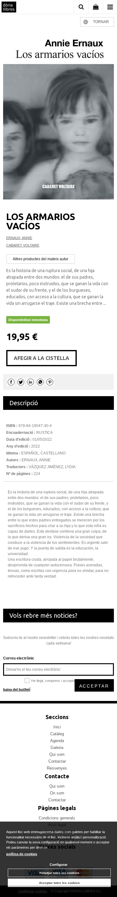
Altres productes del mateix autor (40, 259)
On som (57, 793)
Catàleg (57, 734)
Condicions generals (57, 818)
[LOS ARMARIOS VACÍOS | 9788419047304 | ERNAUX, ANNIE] (58, 116)
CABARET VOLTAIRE (22, 245)
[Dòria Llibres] (9, 8)
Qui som (57, 754)
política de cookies (21, 854)
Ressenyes (57, 768)
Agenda (57, 740)
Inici (57, 727)
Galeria (57, 747)
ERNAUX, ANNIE (19, 238)
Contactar (57, 761)
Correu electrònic (18, 658)
